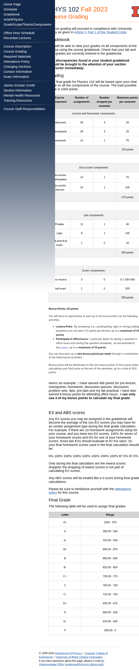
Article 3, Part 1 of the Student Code (100, 32)
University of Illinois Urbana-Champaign (79, 656)
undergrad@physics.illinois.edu (84, 664)
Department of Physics (68, 653)
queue (64, 347)
